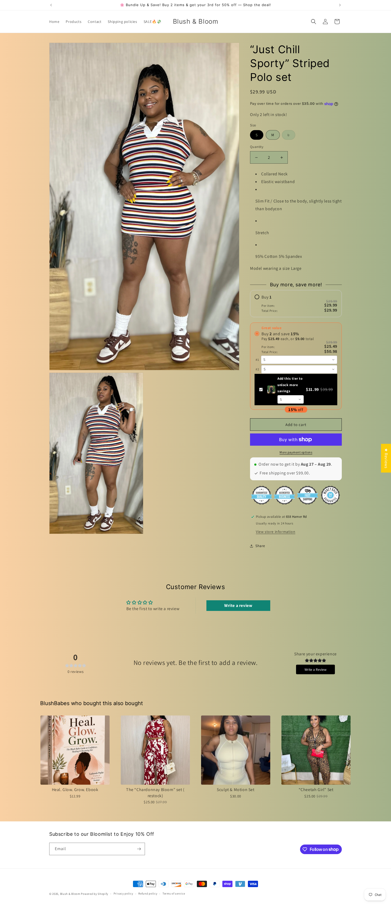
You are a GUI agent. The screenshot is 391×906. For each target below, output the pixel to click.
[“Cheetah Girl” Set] (316, 750)
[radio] (296, 304)
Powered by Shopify (94, 894)
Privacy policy (123, 893)
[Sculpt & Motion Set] (235, 750)
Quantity (256, 147)
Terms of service (174, 893)
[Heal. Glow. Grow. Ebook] (75, 750)
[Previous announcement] (51, 5)
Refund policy (147, 893)
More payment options (296, 452)
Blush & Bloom (70, 894)
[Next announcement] (340, 5)
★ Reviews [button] (386, 458)
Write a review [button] (238, 605)
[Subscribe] (139, 849)
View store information (275, 531)
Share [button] (260, 545)
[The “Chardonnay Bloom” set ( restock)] (155, 750)
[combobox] (299, 359)
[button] (313, 21)
